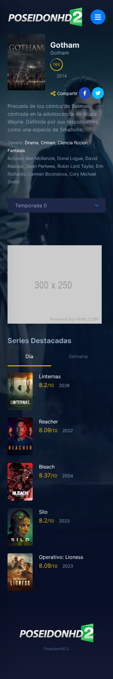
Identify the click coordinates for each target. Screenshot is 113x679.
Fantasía (16, 150)
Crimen (48, 142)
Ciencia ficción (73, 142)
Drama (31, 142)
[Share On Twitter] (98, 93)
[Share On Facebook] (85, 93)
